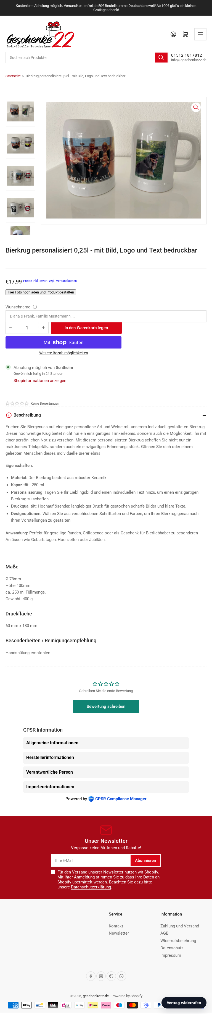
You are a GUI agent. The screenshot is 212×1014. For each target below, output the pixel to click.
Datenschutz (171, 947)
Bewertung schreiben (106, 706)
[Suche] (161, 57)
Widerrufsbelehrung (178, 940)
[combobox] (87, 57)
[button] (17, 404)
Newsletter (119, 933)
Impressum (170, 955)
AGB (164, 933)
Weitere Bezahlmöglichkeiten (63, 353)
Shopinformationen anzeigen (40, 380)
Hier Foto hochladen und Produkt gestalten (41, 292)
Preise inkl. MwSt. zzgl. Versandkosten (50, 281)
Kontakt (116, 926)
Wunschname (18, 307)
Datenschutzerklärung (91, 887)
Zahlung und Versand (179, 926)
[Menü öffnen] (200, 34)
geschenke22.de (96, 996)
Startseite (13, 76)
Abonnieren (145, 860)
